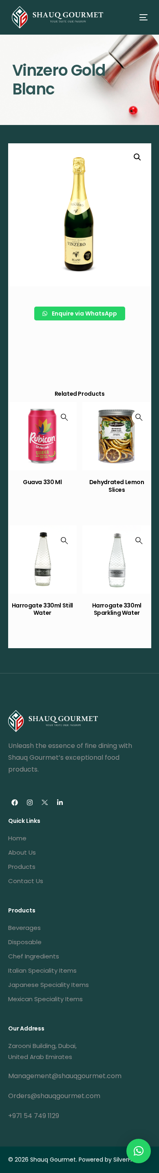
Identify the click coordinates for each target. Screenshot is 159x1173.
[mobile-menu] (136, 17)
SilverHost (127, 1159)
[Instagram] (29, 802)
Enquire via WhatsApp (84, 313)
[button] (138, 1151)
